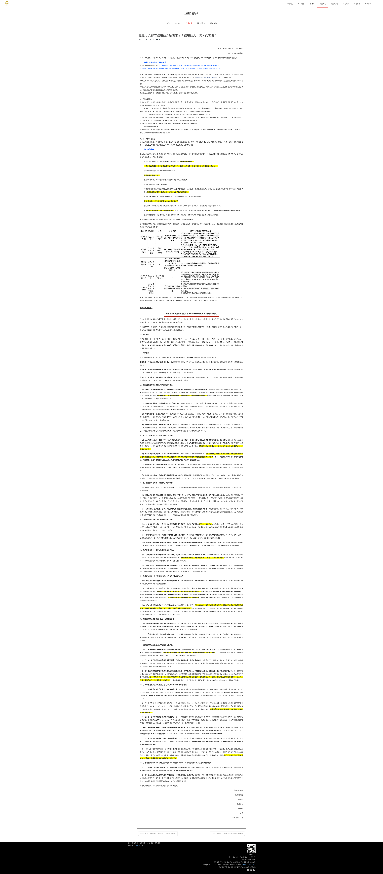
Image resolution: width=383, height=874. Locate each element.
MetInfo (138, 846)
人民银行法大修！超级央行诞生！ (207, 78)
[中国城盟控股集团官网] (7, 3)
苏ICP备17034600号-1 (248, 865)
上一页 (158, 834)
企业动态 (178, 23)
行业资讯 (189, 23)
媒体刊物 (213, 23)
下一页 (227, 834)
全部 (168, 23)
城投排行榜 (201, 23)
